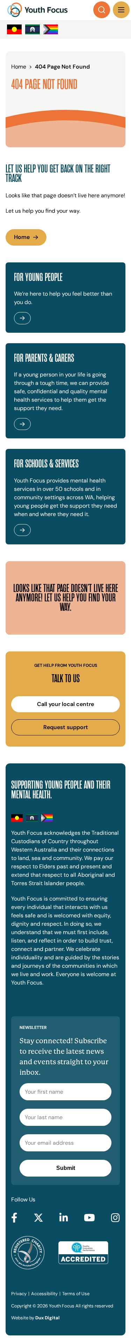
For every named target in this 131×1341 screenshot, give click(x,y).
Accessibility (44, 1294)
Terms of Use (75, 1294)
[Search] (101, 9)
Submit (65, 1168)
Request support (65, 727)
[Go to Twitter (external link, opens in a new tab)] (38, 1218)
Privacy (19, 1294)
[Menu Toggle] (121, 9)
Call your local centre (65, 704)
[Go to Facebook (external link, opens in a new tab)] (14, 1218)
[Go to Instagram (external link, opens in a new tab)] (115, 1218)
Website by (35, 1318)
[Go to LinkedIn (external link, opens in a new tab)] (63, 1218)
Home (22, 237)
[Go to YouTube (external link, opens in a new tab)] (89, 1218)
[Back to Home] (37, 9)
